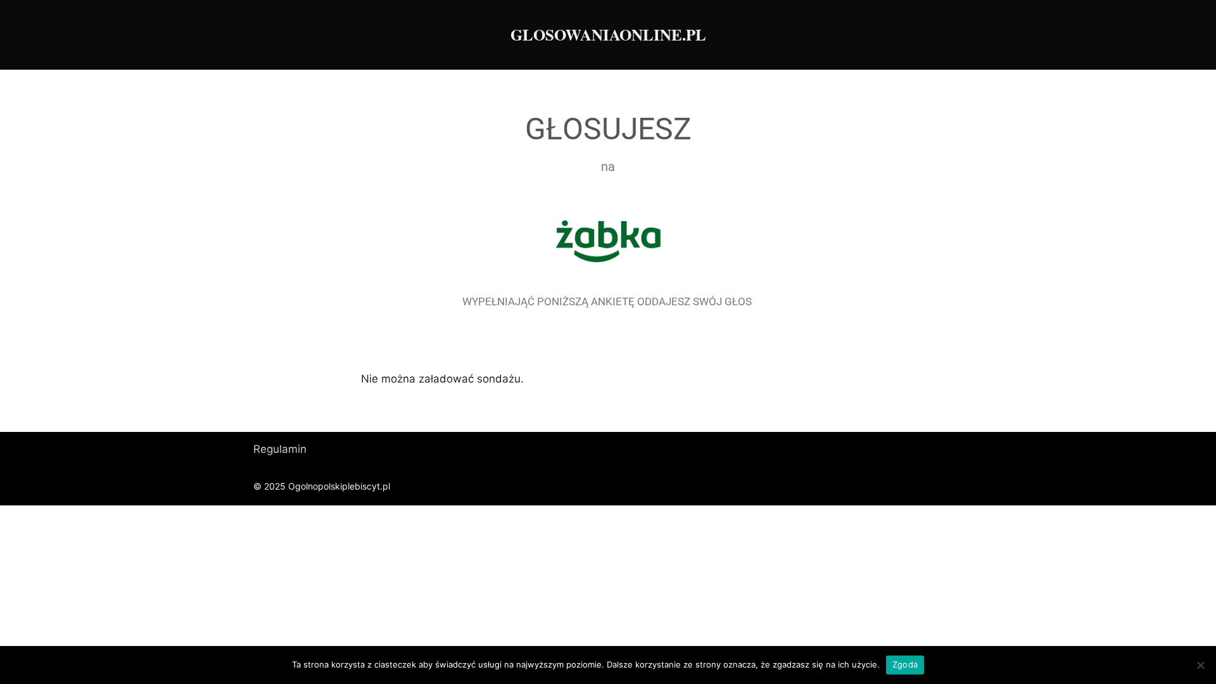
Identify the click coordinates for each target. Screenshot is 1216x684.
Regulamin (280, 449)
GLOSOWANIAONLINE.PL (608, 34)
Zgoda (905, 664)
